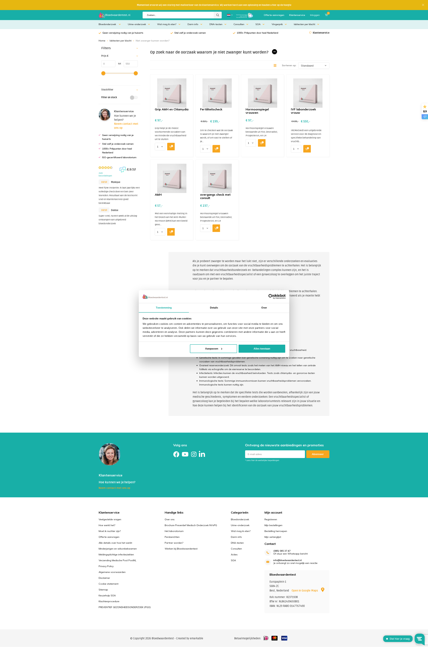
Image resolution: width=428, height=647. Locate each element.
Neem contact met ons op (114, 487)
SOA (257, 24)
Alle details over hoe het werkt (115, 542)
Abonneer (318, 454)
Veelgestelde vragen (110, 519)
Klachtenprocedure (109, 601)
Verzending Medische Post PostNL (117, 560)
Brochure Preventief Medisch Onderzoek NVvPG (191, 525)
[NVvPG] (244, 15)
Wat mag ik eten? (166, 24)
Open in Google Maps (305, 590)
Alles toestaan (262, 348)
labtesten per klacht (304, 24)
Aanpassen (211, 348)
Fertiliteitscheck (211, 109)
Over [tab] (264, 307)
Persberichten (172, 536)
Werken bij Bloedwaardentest (181, 548)
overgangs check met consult (215, 196)
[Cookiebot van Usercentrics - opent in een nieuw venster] (271, 296)
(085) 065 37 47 (281, 551)
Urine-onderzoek (137, 24)
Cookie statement (108, 583)
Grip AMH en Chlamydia (171, 109)
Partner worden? (174, 542)
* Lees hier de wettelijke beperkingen (262, 460)
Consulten (239, 24)
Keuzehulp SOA (107, 595)
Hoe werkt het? (107, 525)
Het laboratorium (174, 531)
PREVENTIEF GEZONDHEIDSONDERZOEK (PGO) (125, 607)
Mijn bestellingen (273, 525)
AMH (158, 194)
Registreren (270, 519)
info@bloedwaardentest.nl (287, 560)
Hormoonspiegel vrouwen (257, 111)
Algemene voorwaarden (112, 572)
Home (102, 40)
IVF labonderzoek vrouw (303, 111)
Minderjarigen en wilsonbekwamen (118, 548)
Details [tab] (214, 307)
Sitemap (103, 589)
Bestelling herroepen (275, 531)
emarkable (196, 638)
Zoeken (218, 15)
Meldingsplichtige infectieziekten (116, 554)
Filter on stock (109, 97)
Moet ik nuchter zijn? (110, 531)
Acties (234, 554)
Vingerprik (277, 24)
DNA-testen (215, 24)
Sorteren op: (289, 65)
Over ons (170, 519)
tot (118, 63)
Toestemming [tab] (164, 307)
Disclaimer (104, 577)
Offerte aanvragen (274, 15)
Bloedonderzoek (108, 24)
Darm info (193, 24)
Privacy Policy (106, 566)
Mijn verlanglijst (272, 536)
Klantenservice (297, 15)
